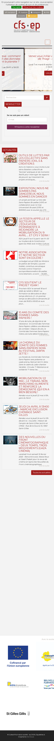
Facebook (24, 12)
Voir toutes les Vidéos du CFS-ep (27, 566)
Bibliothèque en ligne (27, 633)
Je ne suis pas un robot (18, 115)
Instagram (37, 12)
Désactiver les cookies (33, 7)
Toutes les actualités (41, 472)
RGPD (22, 16)
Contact (33, 16)
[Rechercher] (47, 97)
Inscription (11, 12)
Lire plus (27, 73)
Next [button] (47, 69)
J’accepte (16, 7)
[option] (27, 69)
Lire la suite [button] (44, 181)
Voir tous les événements (27, 623)
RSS (47, 12)
